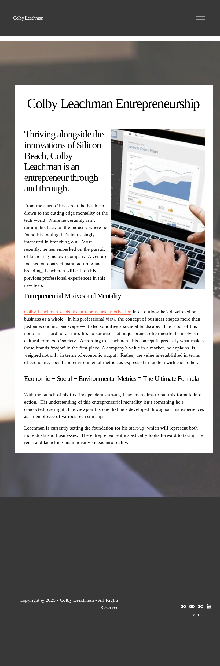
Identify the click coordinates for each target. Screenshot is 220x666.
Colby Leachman (28, 18)
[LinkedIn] (209, 606)
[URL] (183, 606)
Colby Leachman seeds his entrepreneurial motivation (77, 311)
